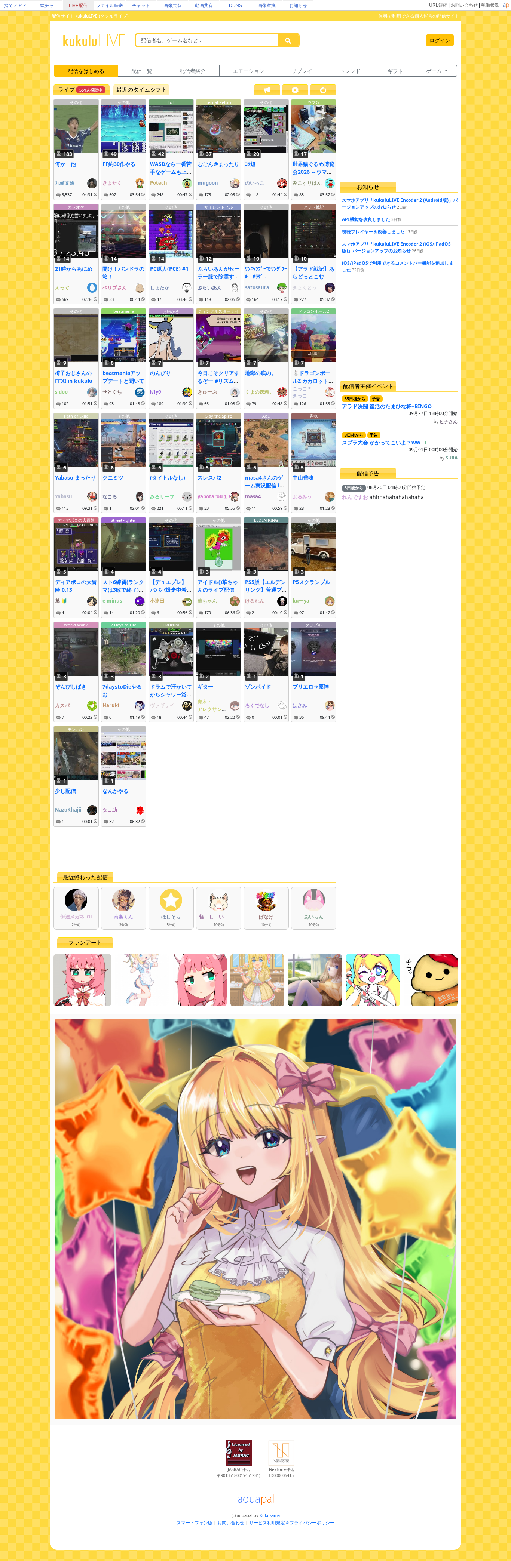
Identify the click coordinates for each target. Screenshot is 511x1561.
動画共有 (204, 5)
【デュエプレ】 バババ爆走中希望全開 (171, 589)
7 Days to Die (123, 625)
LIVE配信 (78, 5)
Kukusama (270, 1515)
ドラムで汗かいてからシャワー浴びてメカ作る (171, 694)
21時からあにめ (73, 268)
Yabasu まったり (75, 477)
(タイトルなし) (167, 477)
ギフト (395, 70)
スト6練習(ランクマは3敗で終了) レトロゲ (123, 589)
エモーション (248, 70)
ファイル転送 (109, 5)
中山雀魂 (303, 477)
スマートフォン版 (194, 1523)
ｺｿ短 (250, 163)
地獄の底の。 (260, 372)
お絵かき (171, 311)
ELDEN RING (266, 520)
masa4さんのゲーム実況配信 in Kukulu (264, 485)
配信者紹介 (193, 70)
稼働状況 (490, 5)
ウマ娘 (313, 102)
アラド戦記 (313, 207)
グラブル (313, 625)
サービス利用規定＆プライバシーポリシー (291, 1523)
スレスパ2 (209, 477)
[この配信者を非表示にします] (95, 194)
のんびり (160, 372)
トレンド (350, 70)
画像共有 (172, 5)
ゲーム (434, 70)
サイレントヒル (218, 207)
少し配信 (65, 790)
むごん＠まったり (218, 163)
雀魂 (313, 416)
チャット (141, 5)
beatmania (123, 311)
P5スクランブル (311, 581)
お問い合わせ (464, 5)
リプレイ (301, 70)
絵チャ (46, 5)
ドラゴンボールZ (313, 311)
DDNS (235, 5)
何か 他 (65, 163)
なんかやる (115, 790)
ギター (205, 686)
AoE (266, 416)
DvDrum (171, 625)
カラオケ (76, 207)
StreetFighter (124, 520)
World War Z (76, 625)
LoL (171, 102)
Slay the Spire (218, 416)
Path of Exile (76, 416)
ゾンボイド (258, 686)
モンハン (76, 729)
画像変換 (267, 5)
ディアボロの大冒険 (76, 520)
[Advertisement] (194, 849)
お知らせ (298, 5)
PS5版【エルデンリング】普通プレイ (266, 589)
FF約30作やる (118, 163)
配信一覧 (141, 70)
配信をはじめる (86, 70)
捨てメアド (15, 5)
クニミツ (112, 477)
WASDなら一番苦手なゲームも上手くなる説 (171, 171)
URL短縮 (438, 5)
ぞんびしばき (70, 686)
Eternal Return (218, 102)
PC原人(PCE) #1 (169, 268)
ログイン (439, 40)
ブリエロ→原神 (311, 686)
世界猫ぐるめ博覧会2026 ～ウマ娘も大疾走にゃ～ (313, 171)
